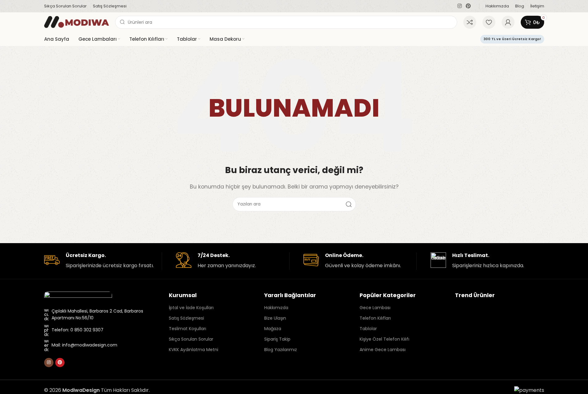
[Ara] (349, 204)
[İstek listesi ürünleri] (488, 22)
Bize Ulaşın (275, 318)
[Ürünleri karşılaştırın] (469, 22)
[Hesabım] (508, 22)
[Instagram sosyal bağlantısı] (459, 6)
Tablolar (368, 329)
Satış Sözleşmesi (186, 318)
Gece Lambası (375, 308)
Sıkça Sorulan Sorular (191, 339)
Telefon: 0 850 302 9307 (77, 330)
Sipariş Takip (277, 339)
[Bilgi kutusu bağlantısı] (100, 261)
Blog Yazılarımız (280, 349)
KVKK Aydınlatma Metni (193, 349)
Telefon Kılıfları (375, 318)
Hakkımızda (276, 308)
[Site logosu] (76, 21)
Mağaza (272, 329)
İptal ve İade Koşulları (191, 308)
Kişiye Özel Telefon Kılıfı (384, 339)
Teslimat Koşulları (187, 329)
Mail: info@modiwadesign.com (84, 345)
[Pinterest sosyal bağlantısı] (468, 6)
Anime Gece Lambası (383, 349)
